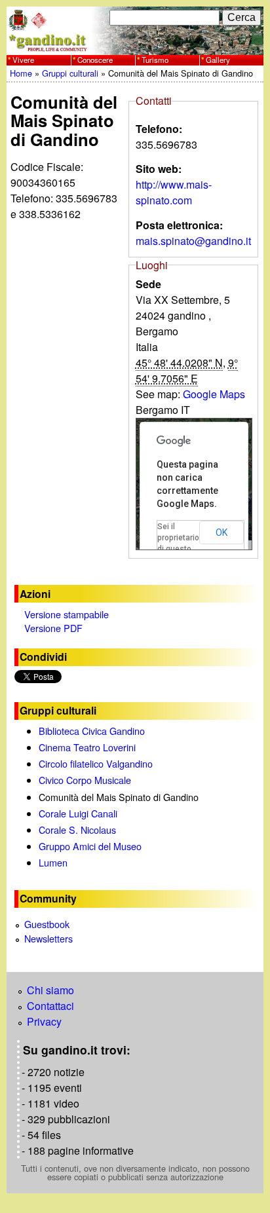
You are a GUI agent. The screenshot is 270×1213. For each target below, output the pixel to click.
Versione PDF (53, 628)
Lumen (53, 862)
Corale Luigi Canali (78, 813)
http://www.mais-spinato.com (174, 192)
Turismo (155, 60)
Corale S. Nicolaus (77, 829)
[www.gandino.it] (135, 46)
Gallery (218, 60)
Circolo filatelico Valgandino (96, 763)
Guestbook (46, 924)
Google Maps (214, 393)
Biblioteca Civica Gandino (92, 730)
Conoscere (95, 60)
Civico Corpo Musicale (85, 780)
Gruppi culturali (70, 73)
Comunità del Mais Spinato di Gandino (119, 797)
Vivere (23, 60)
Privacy (44, 1021)
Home (21, 73)
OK (221, 532)
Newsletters (48, 938)
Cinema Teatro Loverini (87, 747)
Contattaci (50, 1005)
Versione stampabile (66, 614)
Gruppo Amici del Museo (90, 846)
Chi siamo (50, 990)
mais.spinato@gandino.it (193, 240)
